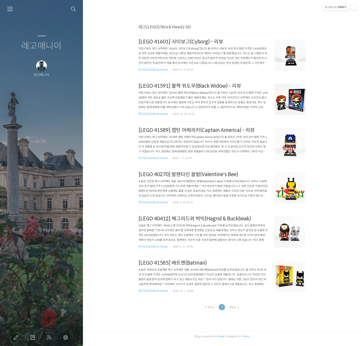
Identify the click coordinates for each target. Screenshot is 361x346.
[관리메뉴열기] (354, 7)
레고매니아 (41, 46)
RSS (50, 337)
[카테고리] (10, 9)
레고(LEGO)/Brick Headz (153, 69)
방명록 (33, 337)
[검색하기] (73, 9)
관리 (66, 337)
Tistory (245, 336)
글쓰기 (17, 337)
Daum (221, 336)
